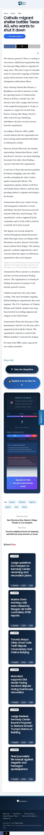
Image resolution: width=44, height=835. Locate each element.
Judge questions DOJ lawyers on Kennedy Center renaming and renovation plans (21, 569)
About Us (6, 813)
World (13, 13)
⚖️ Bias (30, 585)
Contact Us (6, 818)
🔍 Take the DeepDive (22, 369)
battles (12, 502)
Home (6, 13)
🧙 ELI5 (23, 585)
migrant (32, 502)
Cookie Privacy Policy (10, 816)
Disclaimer (16, 813)
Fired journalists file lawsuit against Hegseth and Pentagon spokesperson (22, 763)
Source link (8, 360)
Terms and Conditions (29, 816)
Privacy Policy (29, 813)
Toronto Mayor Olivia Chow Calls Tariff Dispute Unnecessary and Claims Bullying (21, 646)
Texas (24, 507)
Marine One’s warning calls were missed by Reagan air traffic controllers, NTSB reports (21, 607)
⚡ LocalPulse (41, 417)
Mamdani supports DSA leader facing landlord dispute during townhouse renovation (22, 684)
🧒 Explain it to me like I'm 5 (21, 382)
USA (19, 13)
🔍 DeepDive (14, 585)
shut (16, 507)
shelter (8, 507)
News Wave (19, 823)
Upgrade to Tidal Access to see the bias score (23, 483)
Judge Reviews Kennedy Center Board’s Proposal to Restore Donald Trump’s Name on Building (22, 724)
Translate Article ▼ (15, 36)
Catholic (22, 502)
